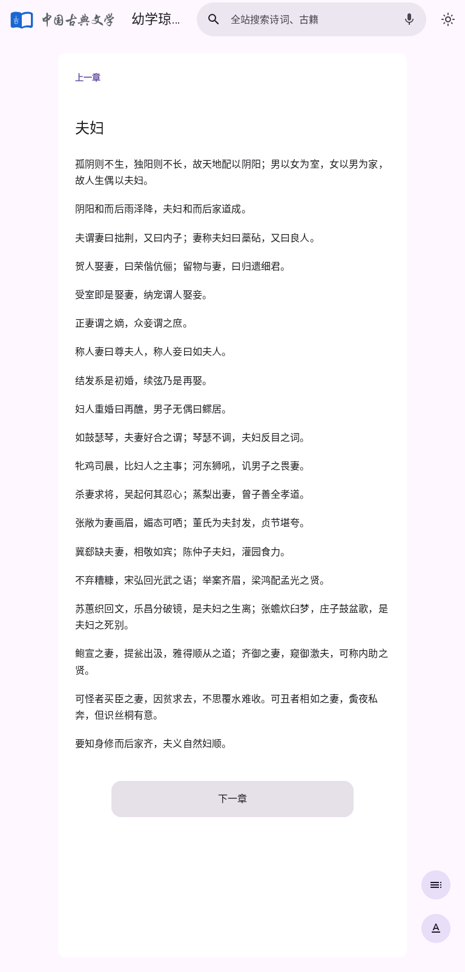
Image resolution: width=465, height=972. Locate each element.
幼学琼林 (158, 19)
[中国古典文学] (63, 19)
